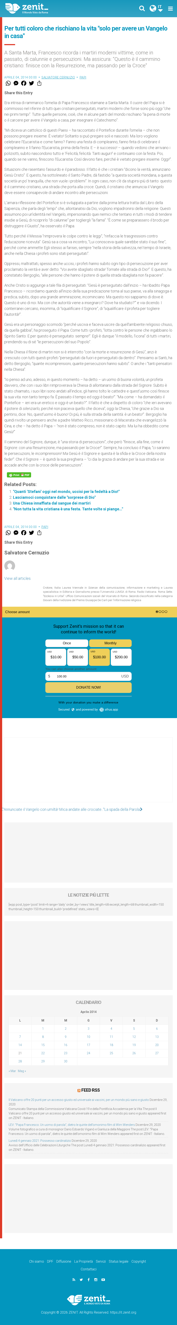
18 (111, 1045)
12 (134, 1037)
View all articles (17, 578)
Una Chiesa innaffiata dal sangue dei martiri (52, 503)
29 (43, 1061)
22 (43, 1053)
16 (65, 1045)
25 (111, 1053)
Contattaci (88, 1269)
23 (65, 1053)
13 (157, 1037)
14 (20, 1045)
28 (20, 1061)
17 (88, 1045)
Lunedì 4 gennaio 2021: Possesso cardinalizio (40, 1140)
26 (134, 1053)
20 (157, 1045)
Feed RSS (90, 1090)
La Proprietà (83, 1261)
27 (157, 1053)
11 (111, 1037)
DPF (50, 1261)
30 (65, 1061)
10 (88, 1037)
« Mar (12, 1071)
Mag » (22, 1071)
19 (134, 1045)
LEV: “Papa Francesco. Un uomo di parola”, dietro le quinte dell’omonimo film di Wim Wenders (72, 1124)
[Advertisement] (88, 774)
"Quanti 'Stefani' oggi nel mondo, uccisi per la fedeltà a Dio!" (66, 491)
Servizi (101, 1261)
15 (43, 1045)
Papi (83, 77)
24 (88, 1053)
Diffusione (63, 1261)
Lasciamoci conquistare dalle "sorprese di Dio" (54, 497)
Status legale (118, 1261)
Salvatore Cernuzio (58, 77)
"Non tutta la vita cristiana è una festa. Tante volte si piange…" (68, 509)
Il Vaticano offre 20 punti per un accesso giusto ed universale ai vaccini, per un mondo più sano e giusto (79, 1100)
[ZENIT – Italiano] (49, 8)
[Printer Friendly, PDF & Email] (19, 474)
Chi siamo (36, 1261)
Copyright (138, 1261)
